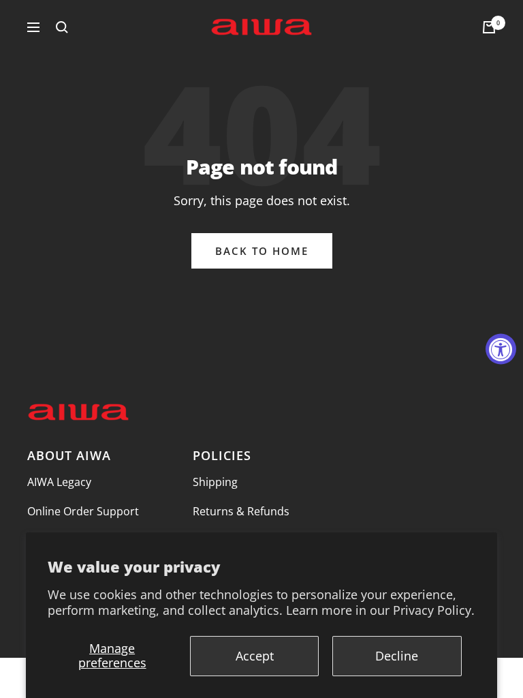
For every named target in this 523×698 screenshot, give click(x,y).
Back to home (261, 251)
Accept (255, 656)
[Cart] (489, 27)
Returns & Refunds (241, 511)
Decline (396, 656)
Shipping (215, 481)
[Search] (62, 27)
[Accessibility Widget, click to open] (501, 349)
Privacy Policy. (434, 610)
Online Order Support (83, 511)
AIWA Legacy (59, 481)
